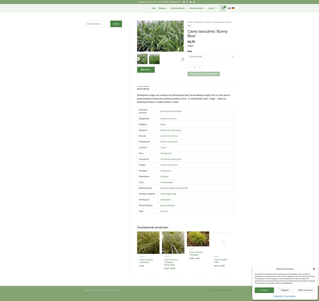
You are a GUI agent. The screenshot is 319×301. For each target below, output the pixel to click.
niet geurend (166, 153)
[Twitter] (194, 2)
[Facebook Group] (187, 2)
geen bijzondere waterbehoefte (174, 188)
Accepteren (264, 290)
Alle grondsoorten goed (170, 159)
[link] (229, 8)
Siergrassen (199, 22)
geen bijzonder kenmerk (171, 111)
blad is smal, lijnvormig (170, 130)
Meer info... (146, 70)
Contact (211, 8)
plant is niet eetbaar (169, 142)
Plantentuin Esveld (146, 2)
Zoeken (116, 24)
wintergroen (165, 200)
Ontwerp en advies (196, 8)
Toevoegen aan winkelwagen (203, 74)
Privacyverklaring (289, 296)
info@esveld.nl (175, 2)
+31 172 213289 (162, 2)
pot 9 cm (164, 211)
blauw (163, 124)
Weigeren (285, 290)
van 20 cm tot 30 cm (169, 136)
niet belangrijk (166, 182)
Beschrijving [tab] (143, 89)
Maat (190, 51)
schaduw (164, 176)
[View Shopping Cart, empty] (223, 8)
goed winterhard (167, 205)
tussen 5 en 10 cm (168, 119)
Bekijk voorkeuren (305, 290)
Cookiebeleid (277, 296)
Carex (207, 22)
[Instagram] (191, 2)
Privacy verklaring (229, 290)
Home (154, 8)
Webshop (162, 8)
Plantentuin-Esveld (177, 8)
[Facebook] (184, 2)
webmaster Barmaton (113, 290)
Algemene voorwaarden (216, 290)
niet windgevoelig (168, 194)
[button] (314, 269)
